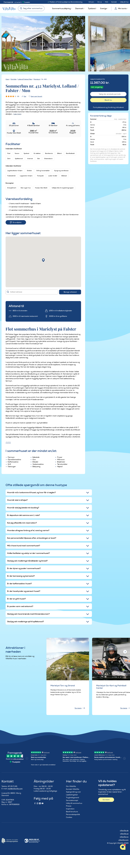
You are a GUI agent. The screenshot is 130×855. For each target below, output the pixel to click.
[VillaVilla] (8, 8)
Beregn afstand (70, 292)
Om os (99, 2)
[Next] (80, 44)
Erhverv (91, 2)
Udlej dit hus (124, 2)
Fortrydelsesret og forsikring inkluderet (108, 107)
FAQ (106, 2)
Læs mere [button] (17, 114)
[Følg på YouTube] (42, 803)
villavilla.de (124, 830)
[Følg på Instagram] (37, 803)
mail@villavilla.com (15, 789)
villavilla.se (124, 834)
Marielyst (37, 79)
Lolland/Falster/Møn (25, 79)
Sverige (103, 8)
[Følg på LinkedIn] (40, 803)
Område (13, 79)
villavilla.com (123, 840)
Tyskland (91, 8)
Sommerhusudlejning (61, 8)
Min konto (122, 8)
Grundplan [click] (17, 222)
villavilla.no (124, 837)
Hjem (7, 79)
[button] (43, 260)
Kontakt (114, 2)
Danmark (79, 8)
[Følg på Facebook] (35, 803)
